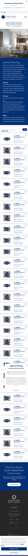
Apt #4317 (14, 353)
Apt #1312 (14, 161)
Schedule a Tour (14, 484)
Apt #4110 (14, 308)
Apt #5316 (14, 409)
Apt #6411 (14, 454)
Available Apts (4, 130)
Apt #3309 (14, 274)
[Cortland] (14, 535)
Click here (18, 7)
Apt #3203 (14, 240)
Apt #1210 (14, 150)
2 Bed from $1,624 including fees (14, 23)
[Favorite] (26, 135)
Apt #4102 (14, 297)
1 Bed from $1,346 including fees (14, 22)
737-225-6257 (14, 511)
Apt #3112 (14, 218)
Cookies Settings (14, 552)
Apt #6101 (14, 421)
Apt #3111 (14, 206)
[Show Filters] (24, 129)
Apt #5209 (14, 398)
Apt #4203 (14, 319)
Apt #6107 (14, 443)
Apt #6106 (14, 432)
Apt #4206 (14, 330)
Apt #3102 (14, 195)
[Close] (26, 538)
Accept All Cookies (14, 548)
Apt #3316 (14, 285)
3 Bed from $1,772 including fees (14, 25)
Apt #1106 (14, 139)
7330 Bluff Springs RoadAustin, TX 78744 (14, 514)
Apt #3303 (14, 252)
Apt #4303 (14, 342)
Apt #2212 (14, 173)
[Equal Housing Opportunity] (11, 519)
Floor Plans (12, 130)
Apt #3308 (14, 263)
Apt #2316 (14, 184)
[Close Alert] (26, 1)
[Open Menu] (25, 17)
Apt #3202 (14, 229)
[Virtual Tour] (7, 139)
